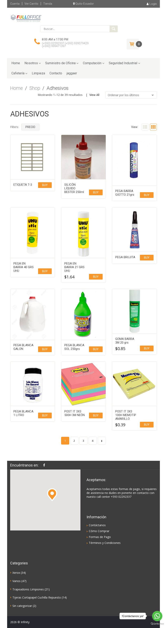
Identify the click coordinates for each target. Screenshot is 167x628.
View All (94, 95)
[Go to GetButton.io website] (157, 624)
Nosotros (31, 63)
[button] (52, 495)
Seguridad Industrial (123, 63)
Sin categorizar (22, 606)
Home (15, 63)
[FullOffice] (26, 18)
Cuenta (15, 3)
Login (153, 4)
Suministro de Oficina (60, 63)
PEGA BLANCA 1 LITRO (23, 413)
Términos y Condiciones (105, 543)
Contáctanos (97, 525)
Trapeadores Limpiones (28, 589)
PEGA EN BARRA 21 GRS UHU (74, 267)
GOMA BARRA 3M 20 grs (124, 340)
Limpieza (38, 73)
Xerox (16, 573)
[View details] (32, 157)
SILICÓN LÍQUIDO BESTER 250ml (74, 188)
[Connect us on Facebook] (45, 465)
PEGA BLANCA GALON (23, 347)
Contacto (55, 73)
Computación (92, 63)
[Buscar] (114, 28)
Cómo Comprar (99, 531)
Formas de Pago (100, 537)
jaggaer (72, 73)
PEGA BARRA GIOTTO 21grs (124, 192)
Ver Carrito (31, 3)
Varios (16, 581)
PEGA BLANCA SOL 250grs (74, 347)
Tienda (47, 3)
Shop (34, 88)
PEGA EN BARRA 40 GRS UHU (23, 267)
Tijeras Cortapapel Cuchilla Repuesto (36, 597)
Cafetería (17, 73)
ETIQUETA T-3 (22, 185)
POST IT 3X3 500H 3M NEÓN (74, 413)
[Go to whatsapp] (157, 616)
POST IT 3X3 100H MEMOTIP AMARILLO (125, 415)
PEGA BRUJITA (125, 257)
